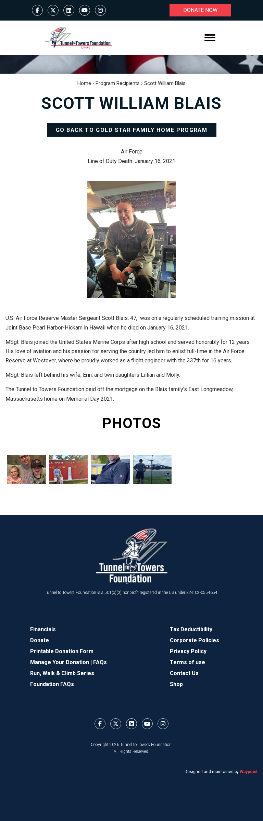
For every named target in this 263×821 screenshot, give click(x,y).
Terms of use (187, 662)
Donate (39, 640)
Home (84, 83)
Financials (43, 629)
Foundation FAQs (52, 684)
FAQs (100, 662)
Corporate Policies (194, 640)
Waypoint (249, 771)
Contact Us (184, 673)
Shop (176, 684)
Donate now (200, 10)
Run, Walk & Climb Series (62, 673)
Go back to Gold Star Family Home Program (132, 130)
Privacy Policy (188, 651)
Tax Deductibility (191, 629)
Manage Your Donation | (61, 662)
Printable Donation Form (61, 651)
